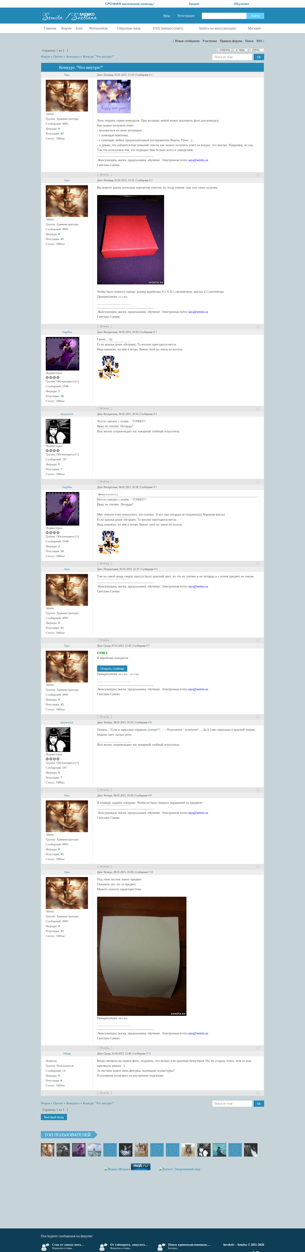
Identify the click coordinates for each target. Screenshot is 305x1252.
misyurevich (66, 414)
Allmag (67, 1053)
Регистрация (186, 15)
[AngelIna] (79, 1150)
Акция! (164, 4)
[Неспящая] (63, 1150)
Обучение (211, 4)
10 (151, 872)
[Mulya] (125, 1150)
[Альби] (172, 1150)
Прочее (58, 56)
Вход (166, 15)
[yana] (157, 1150)
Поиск (249, 41)
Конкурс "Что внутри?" (98, 56)
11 (149, 1053)
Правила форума (231, 41)
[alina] (188, 1150)
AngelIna (67, 332)
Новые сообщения (187, 41)
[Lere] (250, 1150)
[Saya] (47, 1150)
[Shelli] (141, 1150)
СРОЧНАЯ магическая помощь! (99, 4)
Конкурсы (72, 56)
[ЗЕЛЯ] (94, 1150)
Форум (45, 56)
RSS (259, 41)
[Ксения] (219, 1150)
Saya (66, 74)
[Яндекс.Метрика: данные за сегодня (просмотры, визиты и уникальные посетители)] (117, 1169)
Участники (209, 41)
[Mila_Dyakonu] (110, 1150)
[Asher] (235, 1150)
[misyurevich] (204, 1150)
